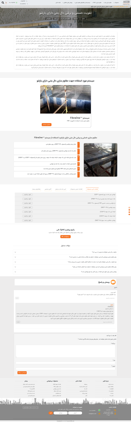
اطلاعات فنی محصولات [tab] (92, 189)
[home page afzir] (126, 2)
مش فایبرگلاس (58, 393)
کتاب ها (85, 389)
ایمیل (113, 366)
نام (114, 360)
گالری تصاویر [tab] (48, 189)
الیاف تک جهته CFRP (57, 384)
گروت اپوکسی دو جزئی (57, 395)
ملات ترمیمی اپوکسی (57, 389)
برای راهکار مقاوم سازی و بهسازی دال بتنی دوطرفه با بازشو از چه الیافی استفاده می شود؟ (94, 267)
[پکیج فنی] (129, 214)
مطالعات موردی (110, 386)
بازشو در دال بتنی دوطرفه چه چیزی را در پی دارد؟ (104, 252)
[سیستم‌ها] (129, 209)
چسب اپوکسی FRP (57, 386)
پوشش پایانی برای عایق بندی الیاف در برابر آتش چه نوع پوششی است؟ (98, 272)
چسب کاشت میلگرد (57, 391)
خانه (127, 7)
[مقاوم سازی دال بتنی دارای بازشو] (129, 212)
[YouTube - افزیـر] (24, 407)
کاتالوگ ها (111, 389)
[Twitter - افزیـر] (30, 407)
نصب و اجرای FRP (31, 391)
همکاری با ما (111, 391)
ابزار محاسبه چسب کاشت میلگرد (29, 384)
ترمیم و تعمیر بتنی (31, 395)
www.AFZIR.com (70, 421)
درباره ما (112, 393)
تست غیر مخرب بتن (31, 393)
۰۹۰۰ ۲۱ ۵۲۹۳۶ (12, 3)
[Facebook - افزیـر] (37, 407)
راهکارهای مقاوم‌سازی (119, 7)
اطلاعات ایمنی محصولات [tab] (76, 189)
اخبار (86, 395)
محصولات (116, 3)
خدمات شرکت (110, 384)
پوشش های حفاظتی (68, 3)
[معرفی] (129, 207)
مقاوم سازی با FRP (97, 3)
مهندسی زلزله (84, 393)
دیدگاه (113, 344)
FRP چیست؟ (32, 389)
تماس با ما (111, 395)
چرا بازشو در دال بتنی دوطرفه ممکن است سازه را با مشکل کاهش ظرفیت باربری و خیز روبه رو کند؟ (92, 262)
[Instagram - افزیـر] (33, 407)
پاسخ (17, 298)
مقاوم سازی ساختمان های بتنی (29, 386)
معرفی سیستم (46, 124)
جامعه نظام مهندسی (83, 391)
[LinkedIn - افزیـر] (27, 407)
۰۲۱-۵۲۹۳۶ (23, 1)
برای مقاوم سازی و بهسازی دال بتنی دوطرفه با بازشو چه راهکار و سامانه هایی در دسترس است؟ (92, 257)
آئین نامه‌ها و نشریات (83, 386)
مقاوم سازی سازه (107, 3)
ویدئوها (85, 384)
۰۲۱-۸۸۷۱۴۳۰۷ (23, 4)
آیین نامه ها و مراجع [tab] (61, 189)
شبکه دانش (58, 3)
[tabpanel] (65, 208)
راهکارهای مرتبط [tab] (36, 189)
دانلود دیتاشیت (27, 195)
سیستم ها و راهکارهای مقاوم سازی (82, 3)
